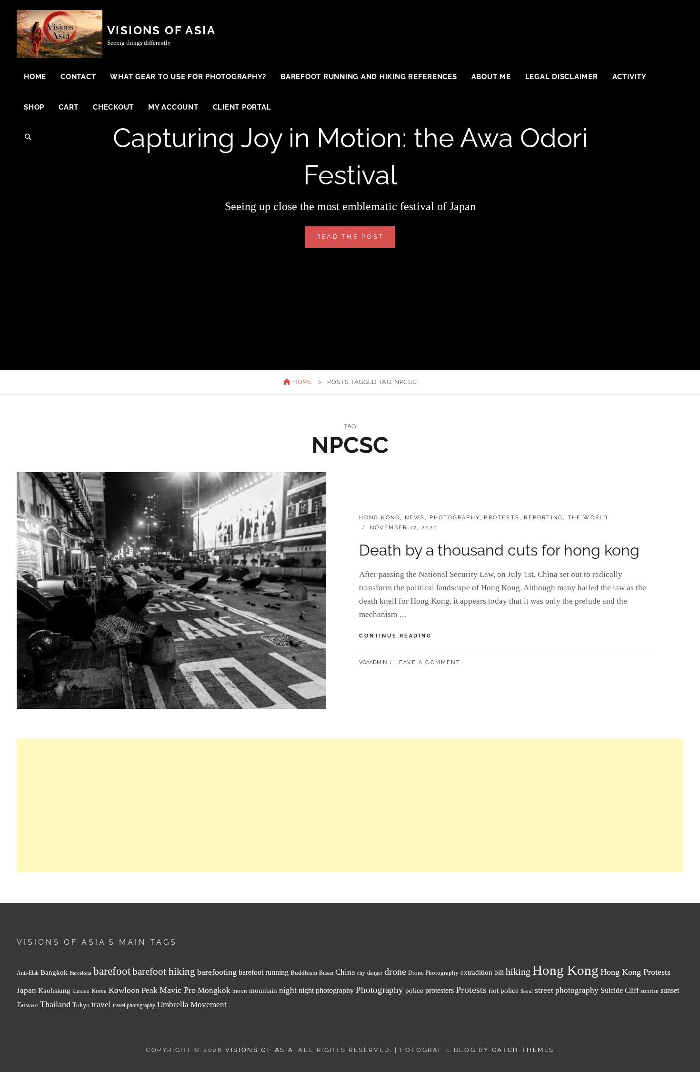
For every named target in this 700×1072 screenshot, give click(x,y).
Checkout (113, 107)
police (414, 990)
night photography (326, 990)
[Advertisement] (302, 805)
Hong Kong (379, 518)
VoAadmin (373, 662)
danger (374, 973)
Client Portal (242, 107)
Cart (69, 107)
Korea (99, 990)
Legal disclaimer (561, 76)
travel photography (134, 1005)
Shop (34, 107)
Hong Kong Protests (635, 972)
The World (588, 518)
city (361, 973)
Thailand (55, 1004)
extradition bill (482, 972)
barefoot (111, 971)
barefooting (217, 972)
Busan (326, 973)
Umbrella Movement (192, 1004)
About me (491, 76)
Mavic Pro (178, 990)
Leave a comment (427, 662)
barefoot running (264, 972)
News (415, 518)
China (345, 972)
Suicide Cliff (619, 990)
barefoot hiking (163, 971)
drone (395, 971)
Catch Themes (523, 1049)
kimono (81, 991)
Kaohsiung (54, 990)
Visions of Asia (161, 30)
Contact (78, 76)
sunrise (649, 990)
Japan (26, 990)
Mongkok (214, 990)
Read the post (355, 240)
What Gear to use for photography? (188, 76)
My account (173, 107)
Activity (629, 76)
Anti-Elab (28, 973)
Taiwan (27, 1005)
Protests (502, 518)
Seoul (526, 991)
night (288, 990)
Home (35, 76)
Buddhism (303, 973)
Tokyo (81, 1005)
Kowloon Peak (133, 990)
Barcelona (80, 973)
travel (101, 1004)
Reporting (543, 518)
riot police (504, 990)
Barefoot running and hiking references (368, 76)
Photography (455, 518)
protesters (439, 990)
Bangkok (54, 972)
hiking (518, 971)
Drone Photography (433, 972)
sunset (669, 990)
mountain (263, 990)
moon (239, 991)
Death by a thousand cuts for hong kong (499, 550)
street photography (567, 990)
